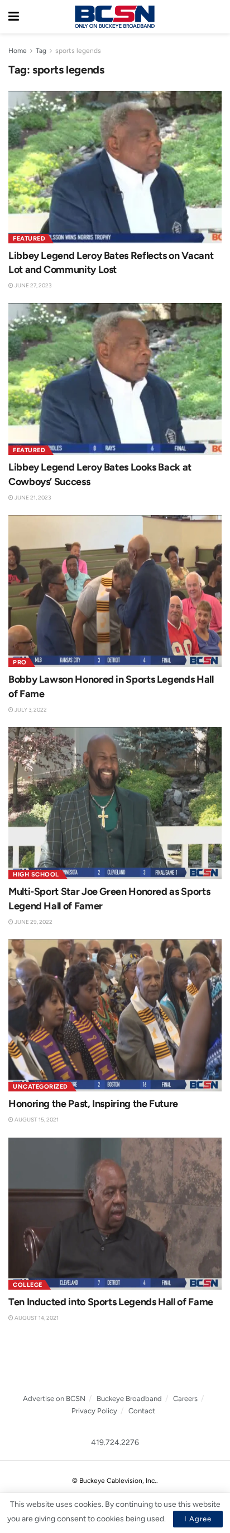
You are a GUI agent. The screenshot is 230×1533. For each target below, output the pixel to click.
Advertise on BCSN (54, 1398)
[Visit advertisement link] (115, 1364)
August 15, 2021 (36, 1119)
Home (17, 51)
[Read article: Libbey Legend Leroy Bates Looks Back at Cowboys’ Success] (115, 379)
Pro (20, 662)
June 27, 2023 (32, 285)
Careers (185, 1398)
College (27, 1285)
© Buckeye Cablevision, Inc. (114, 1481)
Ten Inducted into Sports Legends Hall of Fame (110, 1302)
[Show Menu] (13, 16)
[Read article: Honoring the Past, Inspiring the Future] (115, 1015)
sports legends (78, 51)
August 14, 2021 (36, 1317)
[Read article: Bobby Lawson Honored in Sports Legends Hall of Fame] (115, 591)
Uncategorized (40, 1086)
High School (36, 874)
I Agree (198, 1519)
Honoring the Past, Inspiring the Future (93, 1104)
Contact (141, 1411)
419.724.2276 (115, 1442)
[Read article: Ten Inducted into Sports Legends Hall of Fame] (115, 1214)
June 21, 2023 (32, 497)
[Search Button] (216, 16)
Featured (29, 238)
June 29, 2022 (32, 921)
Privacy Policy (94, 1411)
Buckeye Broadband (129, 1398)
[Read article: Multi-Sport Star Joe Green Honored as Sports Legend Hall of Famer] (115, 803)
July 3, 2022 (30, 709)
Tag (41, 51)
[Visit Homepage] (114, 17)
